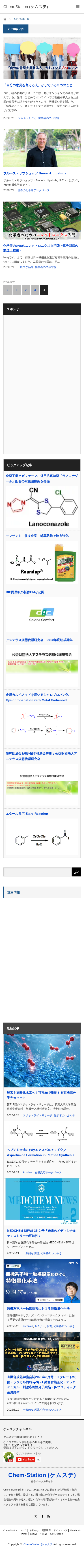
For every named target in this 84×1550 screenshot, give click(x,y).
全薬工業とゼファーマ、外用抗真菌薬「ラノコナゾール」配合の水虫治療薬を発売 (42, 478)
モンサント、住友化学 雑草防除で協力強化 (37, 536)
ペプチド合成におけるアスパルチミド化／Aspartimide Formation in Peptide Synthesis (40, 1152)
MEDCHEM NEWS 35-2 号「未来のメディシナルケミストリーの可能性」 (41, 1233)
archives (28, 1326)
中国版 (43, 1533)
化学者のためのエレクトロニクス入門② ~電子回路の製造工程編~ (40, 248)
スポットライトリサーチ (37, 1115)
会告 (49, 1326)
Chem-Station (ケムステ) (42, 1475)
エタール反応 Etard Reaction (27, 813)
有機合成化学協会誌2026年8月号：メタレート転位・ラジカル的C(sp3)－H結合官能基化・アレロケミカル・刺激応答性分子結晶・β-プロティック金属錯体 (41, 1384)
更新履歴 (46, 1530)
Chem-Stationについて (14, 1530)
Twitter (24, 1533)
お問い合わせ (56, 1533)
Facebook (75, 1530)
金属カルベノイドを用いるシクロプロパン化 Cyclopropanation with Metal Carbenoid (37, 697)
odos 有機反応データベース (44, 1172)
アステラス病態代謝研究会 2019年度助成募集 (39, 640)
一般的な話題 (25, 267)
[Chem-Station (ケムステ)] (25, 7)
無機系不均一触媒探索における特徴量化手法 (38, 1308)
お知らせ (34, 1530)
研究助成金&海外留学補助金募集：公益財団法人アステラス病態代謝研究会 (41, 756)
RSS (48, 1516)
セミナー (39, 1326)
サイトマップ (60, 1530)
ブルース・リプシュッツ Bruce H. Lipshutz (34, 173)
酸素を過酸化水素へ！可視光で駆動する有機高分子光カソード (41, 1095)
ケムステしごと (27, 118)
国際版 (33, 1533)
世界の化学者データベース (33, 190)
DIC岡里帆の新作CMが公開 (25, 592)
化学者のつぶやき (49, 118)
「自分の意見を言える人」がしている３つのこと (37, 85)
